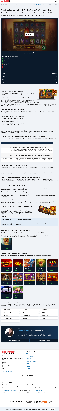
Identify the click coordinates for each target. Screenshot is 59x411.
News (27, 363)
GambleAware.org (38, 390)
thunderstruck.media (7, 371)
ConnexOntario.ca (40, 389)
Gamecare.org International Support (10, 389)
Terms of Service (29, 360)
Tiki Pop (41, 268)
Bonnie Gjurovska (38, 4)
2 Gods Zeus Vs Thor (29, 268)
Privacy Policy (29, 358)
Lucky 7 (52, 268)
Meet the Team (29, 356)
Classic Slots (25, 318)
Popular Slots (45, 315)
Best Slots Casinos (7, 312)
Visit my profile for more (14, 340)
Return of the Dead (6, 282)
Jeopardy (6, 295)
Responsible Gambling (31, 361)
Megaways (6, 315)
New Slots (44, 318)
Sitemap (28, 368)
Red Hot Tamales (18, 268)
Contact (28, 366)
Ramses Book (41, 282)
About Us (28, 353)
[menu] (55, 1)
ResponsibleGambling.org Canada (9, 390)
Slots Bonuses (7, 309)
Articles (28, 355)
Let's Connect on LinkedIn (44, 340)
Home (2, 4)
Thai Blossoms (18, 295)
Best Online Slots (6, 4)
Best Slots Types (26, 315)
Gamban (41, 392)
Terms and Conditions (31, 365)
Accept (52, 409)
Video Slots (44, 312)
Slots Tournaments (8, 321)
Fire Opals (18, 282)
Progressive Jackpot (8, 318)
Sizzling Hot (6, 268)
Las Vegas (25, 309)
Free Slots (11, 4)
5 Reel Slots (44, 309)
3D (23, 312)
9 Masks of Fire (53, 282)
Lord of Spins (6, 246)
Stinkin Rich (29, 282)
